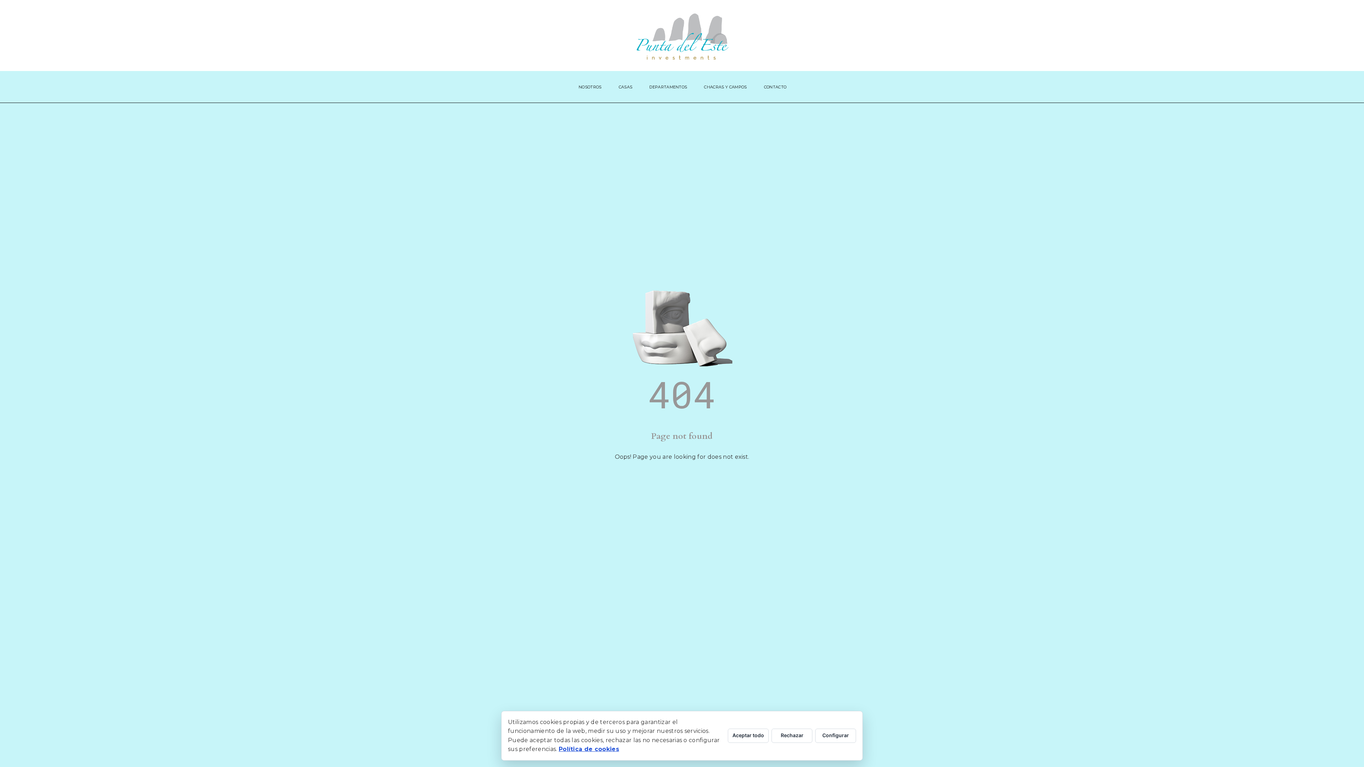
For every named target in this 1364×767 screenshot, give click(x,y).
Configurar (835, 735)
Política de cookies (589, 749)
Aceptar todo (748, 735)
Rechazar (792, 735)
